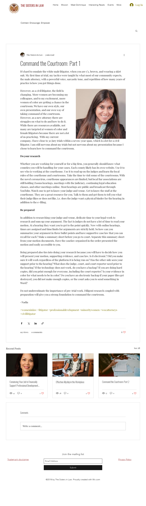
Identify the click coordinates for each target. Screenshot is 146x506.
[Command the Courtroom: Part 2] (119, 365)
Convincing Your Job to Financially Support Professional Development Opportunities (24, 383)
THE (23, 5)
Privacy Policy (124, 459)
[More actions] (124, 55)
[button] (136, 31)
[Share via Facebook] (21, 323)
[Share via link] (42, 323)
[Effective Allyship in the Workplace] (73, 365)
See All (137, 348)
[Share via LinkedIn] (35, 323)
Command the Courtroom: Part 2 (115, 382)
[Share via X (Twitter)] (28, 323)
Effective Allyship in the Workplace (70, 382)
